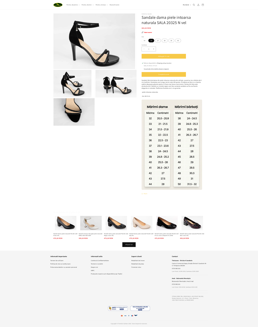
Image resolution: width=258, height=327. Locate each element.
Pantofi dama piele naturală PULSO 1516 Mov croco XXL (192, 234)
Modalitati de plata (137, 264)
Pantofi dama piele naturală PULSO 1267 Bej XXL (141, 234)
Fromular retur (136, 267)
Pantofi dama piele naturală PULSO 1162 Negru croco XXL (116, 234)
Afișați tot (129, 244)
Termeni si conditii (97, 264)
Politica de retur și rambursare (60, 264)
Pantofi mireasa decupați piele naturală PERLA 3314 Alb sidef (90, 234)
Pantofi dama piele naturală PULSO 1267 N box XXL (65, 234)
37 (158, 40)
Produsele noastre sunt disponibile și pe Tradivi (106, 274)
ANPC (92, 270)
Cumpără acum (163, 74)
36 (151, 40)
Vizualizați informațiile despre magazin (156, 69)
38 (164, 40)
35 (145, 40)
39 (171, 40)
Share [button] (145, 194)
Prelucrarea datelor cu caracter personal (63, 267)
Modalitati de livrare (138, 260)
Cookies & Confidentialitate (100, 260)
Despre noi (94, 267)
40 (178, 40)
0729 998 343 (176, 268)
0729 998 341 (176, 284)
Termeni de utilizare (56, 260)
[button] (73, 5)
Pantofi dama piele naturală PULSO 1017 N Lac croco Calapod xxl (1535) (167, 234)
